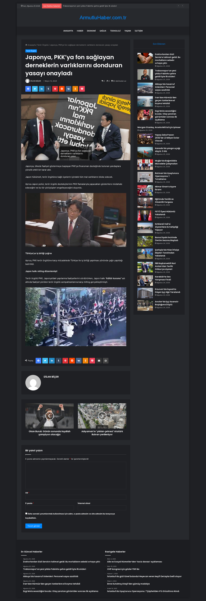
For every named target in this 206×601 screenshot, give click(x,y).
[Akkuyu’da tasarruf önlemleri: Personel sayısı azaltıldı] (145, 88)
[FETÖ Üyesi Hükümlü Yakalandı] (145, 215)
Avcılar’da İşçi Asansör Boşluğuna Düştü (166, 303)
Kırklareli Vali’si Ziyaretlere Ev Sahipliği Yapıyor (166, 227)
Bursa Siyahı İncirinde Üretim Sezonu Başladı (166, 239)
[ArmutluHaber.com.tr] (103, 17)
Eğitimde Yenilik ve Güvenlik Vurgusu (164, 200)
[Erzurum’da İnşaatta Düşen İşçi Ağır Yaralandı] (145, 293)
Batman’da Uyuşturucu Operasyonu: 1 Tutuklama (167, 176)
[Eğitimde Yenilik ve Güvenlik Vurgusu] (145, 203)
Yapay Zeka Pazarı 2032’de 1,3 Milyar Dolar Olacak (167, 137)
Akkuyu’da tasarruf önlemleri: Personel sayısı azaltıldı (86, 6)
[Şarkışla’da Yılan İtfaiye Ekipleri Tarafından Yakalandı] (145, 253)
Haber (80, 31)
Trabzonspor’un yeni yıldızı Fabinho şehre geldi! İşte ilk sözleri (165, 73)
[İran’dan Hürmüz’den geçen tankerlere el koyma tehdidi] (145, 101)
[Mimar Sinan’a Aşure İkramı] (145, 190)
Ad (27, 493)
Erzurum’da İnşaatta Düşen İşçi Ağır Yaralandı (167, 291)
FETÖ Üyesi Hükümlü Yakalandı (165, 213)
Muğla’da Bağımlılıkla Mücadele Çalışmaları (166, 162)
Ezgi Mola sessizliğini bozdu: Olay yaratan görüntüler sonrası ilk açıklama (166, 115)
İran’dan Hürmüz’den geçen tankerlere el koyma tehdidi (165, 100)
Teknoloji (115, 31)
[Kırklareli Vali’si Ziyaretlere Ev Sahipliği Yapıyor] (145, 228)
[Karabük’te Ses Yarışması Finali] (145, 280)
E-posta (29, 503)
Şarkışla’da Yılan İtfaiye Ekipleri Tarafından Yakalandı (167, 252)
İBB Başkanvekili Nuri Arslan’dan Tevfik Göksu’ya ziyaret (165, 266)
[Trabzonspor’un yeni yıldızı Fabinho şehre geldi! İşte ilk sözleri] (145, 74)
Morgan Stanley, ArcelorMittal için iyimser (159, 127)
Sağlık (103, 31)
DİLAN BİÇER (35, 81)
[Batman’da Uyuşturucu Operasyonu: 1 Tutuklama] (145, 177)
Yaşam (127, 31)
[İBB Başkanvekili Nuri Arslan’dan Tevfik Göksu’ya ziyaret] (145, 267)
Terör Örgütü (42, 45)
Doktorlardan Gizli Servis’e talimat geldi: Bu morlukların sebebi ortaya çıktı (167, 58)
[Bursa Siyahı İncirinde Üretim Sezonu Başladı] (145, 241)
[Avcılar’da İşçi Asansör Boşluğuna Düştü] (145, 305)
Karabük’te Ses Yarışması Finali (163, 278)
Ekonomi (91, 31)
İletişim (139, 31)
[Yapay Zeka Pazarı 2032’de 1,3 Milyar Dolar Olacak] (145, 138)
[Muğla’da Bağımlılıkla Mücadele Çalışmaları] (145, 164)
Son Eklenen (159, 44)
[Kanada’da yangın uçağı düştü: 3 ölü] (145, 152)
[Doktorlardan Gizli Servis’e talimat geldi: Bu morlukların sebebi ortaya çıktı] (145, 58)
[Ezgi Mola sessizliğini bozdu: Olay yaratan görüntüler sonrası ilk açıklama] (145, 115)
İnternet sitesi (84, 503)
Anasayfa (68, 31)
